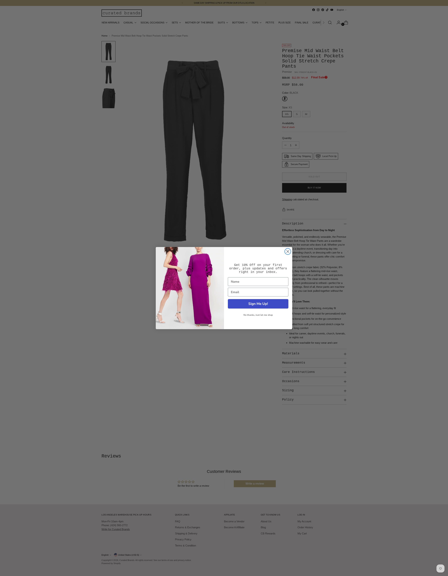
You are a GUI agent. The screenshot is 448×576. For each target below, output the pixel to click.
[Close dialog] (288, 251)
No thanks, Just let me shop (258, 315)
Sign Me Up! (258, 303)
